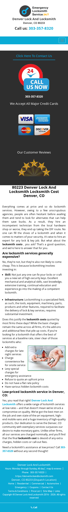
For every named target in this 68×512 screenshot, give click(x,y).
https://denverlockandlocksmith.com (34, 476)
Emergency (21, 487)
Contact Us (47, 487)
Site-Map (47, 491)
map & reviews (54, 468)
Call (35, 507)
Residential (23, 483)
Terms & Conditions (18, 491)
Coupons (34, 487)
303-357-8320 (41, 28)
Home (11, 483)
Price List (35, 491)
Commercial (38, 483)
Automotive (53, 483)
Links (57, 491)
